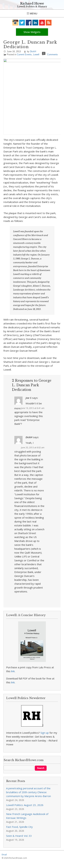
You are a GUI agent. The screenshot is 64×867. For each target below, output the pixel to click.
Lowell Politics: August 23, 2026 (24, 805)
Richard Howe (32, 3)
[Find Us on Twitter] (22, 23)
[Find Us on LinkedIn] (35, 23)
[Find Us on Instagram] (15, 23)
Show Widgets (32, 32)
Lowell (36, 54)
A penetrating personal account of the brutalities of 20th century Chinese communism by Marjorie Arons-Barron (28, 792)
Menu (33, 13)
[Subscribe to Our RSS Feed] (49, 23)
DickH (33, 51)
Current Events (24, 54)
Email (4, 854)
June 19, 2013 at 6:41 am (32, 408)
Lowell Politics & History (32, 6)
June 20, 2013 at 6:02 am (32, 447)
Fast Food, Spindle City (19, 826)
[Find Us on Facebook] (29, 23)
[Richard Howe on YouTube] (42, 23)
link (13, 671)
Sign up (44, 732)
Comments (52, 54)
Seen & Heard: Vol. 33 (19, 835)
